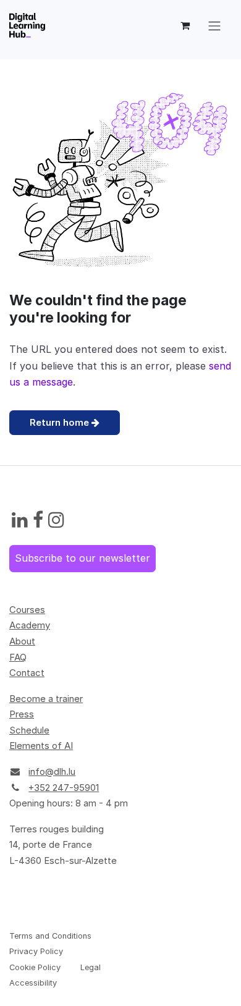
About (22, 641)
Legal (90, 967)
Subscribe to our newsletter (82, 558)
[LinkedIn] (19, 520)
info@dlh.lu (51, 771)
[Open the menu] (214, 25)
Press (21, 714)
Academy (29, 625)
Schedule (29, 730)
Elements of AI (41, 745)
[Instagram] (56, 520)
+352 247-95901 (63, 787)
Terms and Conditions (50, 935)
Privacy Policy (36, 951)
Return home (60, 422)
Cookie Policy (35, 967)
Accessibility (33, 982)
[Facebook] (38, 520)
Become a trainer (46, 698)
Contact (26, 672)
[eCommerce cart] (184, 25)
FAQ (18, 657)
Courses (27, 609)
